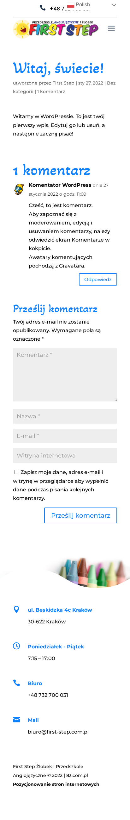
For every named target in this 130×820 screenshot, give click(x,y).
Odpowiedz (98, 279)
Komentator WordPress (60, 185)
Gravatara (71, 266)
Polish (82, 4)
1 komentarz (51, 91)
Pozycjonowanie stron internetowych (56, 784)
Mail (33, 720)
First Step (63, 83)
